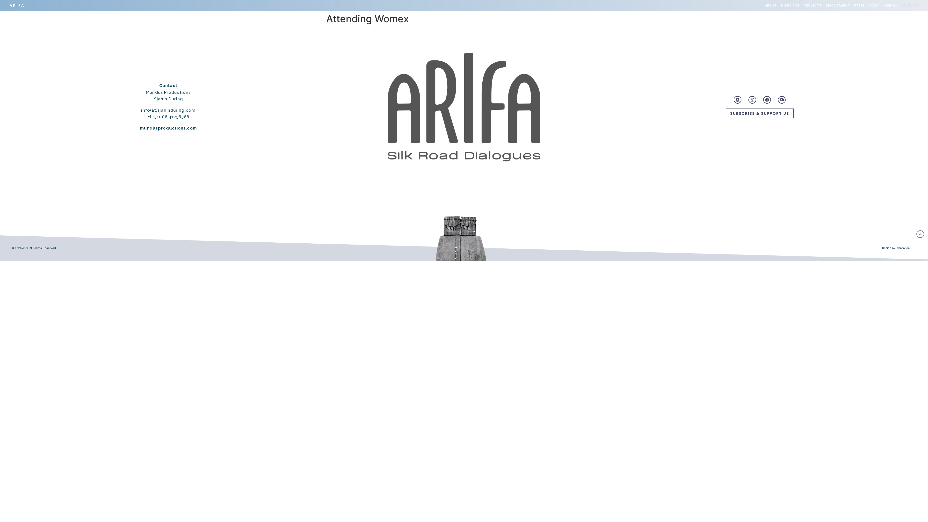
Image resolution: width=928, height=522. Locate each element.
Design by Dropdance (896, 248)
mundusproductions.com (168, 128)
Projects (812, 5)
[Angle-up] (920, 234)
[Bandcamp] (737, 100)
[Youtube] (782, 100)
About (771, 5)
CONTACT (910, 5)
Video (874, 5)
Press (859, 5)
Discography (838, 5)
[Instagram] (752, 100)
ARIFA (17, 5)
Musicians (790, 5)
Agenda (890, 5)
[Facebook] (767, 100)
